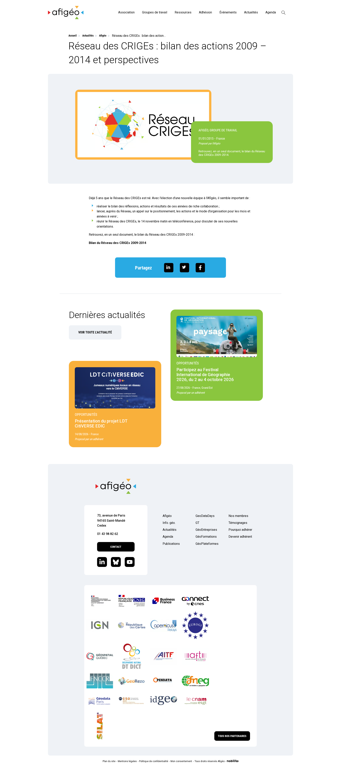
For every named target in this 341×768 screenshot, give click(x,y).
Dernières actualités (107, 315)
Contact (115, 546)
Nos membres (238, 516)
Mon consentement (181, 761)
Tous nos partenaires (232, 736)
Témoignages (238, 523)
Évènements (228, 12)
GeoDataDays (205, 516)
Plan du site (109, 761)
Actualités (251, 12)
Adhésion (205, 12)
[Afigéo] (65, 18)
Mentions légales (127, 761)
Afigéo (167, 516)
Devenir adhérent (240, 536)
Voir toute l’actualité (95, 332)
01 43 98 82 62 (107, 534)
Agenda (270, 12)
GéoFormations (206, 536)
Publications (171, 544)
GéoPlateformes (207, 544)
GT (197, 523)
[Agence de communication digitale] (233, 761)
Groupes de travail (154, 12)
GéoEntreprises (206, 530)
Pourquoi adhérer (240, 530)
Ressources (183, 12)
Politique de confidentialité (153, 761)
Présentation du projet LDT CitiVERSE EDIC (101, 423)
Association (126, 12)
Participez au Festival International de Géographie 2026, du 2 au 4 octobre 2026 (205, 374)
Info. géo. (169, 523)
